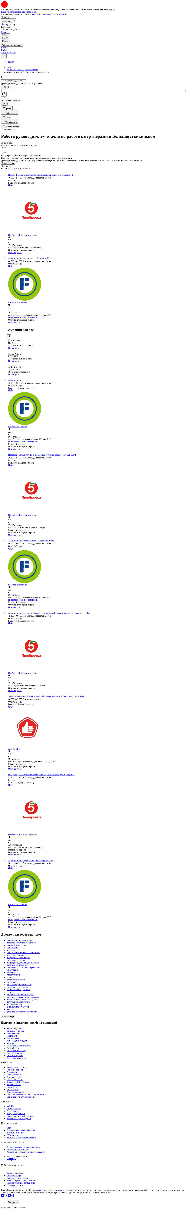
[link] (5, 41)
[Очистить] (5, 87)
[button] (4, 48)
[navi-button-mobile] (4, 56)
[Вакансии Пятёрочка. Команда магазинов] (96, 210)
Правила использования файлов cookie (48, 14)
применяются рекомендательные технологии (55, 1190)
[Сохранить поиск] (4, 94)
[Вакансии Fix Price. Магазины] (96, 284)
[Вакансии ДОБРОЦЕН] (96, 728)
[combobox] (13, 80)
